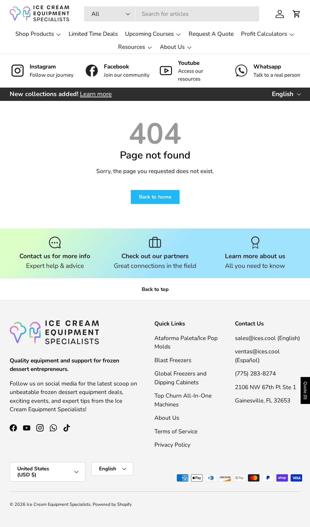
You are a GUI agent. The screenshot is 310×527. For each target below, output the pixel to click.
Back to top (155, 289)
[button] (296, 14)
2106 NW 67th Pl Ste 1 (265, 387)
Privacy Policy (172, 445)
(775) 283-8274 (255, 374)
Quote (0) (305, 390)
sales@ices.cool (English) (267, 338)
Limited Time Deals (93, 34)
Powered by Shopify (112, 504)
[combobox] (171, 14)
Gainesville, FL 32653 (262, 401)
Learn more (96, 94)
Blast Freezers (172, 360)
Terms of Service (175, 431)
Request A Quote (211, 34)
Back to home (155, 196)
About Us (166, 418)
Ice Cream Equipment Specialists (59, 504)
